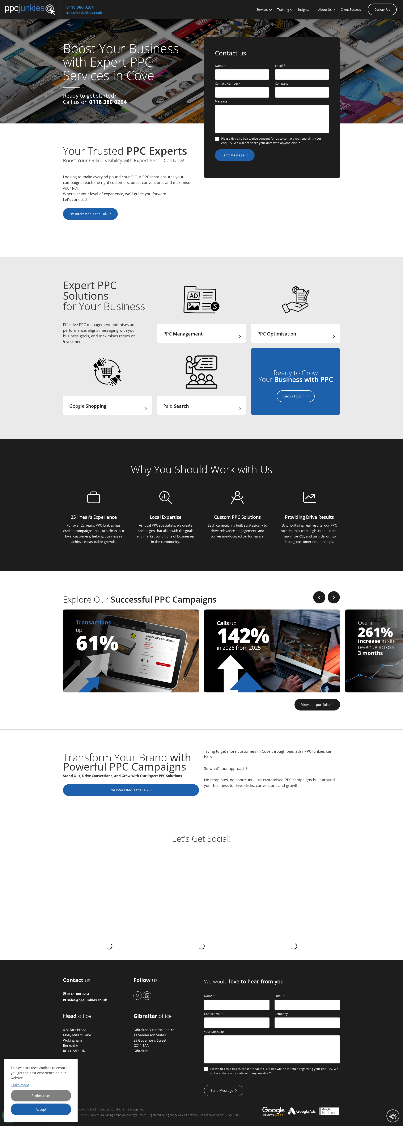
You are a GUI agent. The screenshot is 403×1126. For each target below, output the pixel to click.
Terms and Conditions (110, 1109)
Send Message (233, 155)
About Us (325, 9)
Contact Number (228, 83)
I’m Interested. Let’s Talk (88, 214)
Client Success (351, 9)
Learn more (20, 1085)
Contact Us (382, 9)
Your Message (214, 1032)
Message (221, 101)
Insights (303, 9)
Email (280, 66)
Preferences (41, 1095)
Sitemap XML (136, 1109)
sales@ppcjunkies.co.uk (84, 12)
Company (281, 83)
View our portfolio (315, 704)
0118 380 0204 (80, 7)
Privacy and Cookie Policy (78, 1109)
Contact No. (213, 1014)
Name (220, 66)
